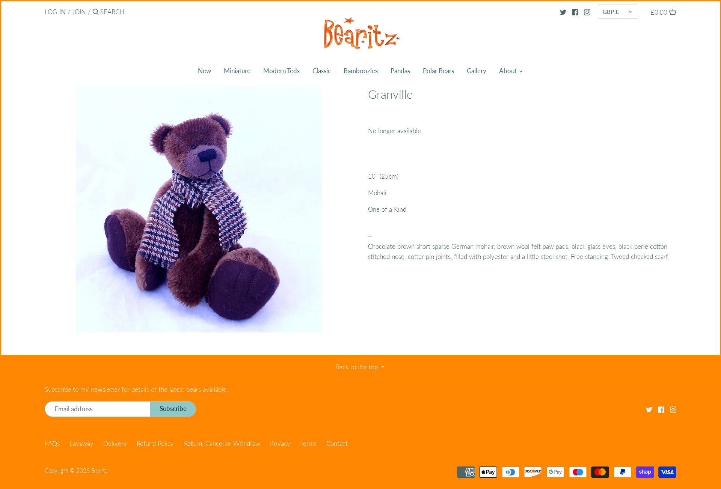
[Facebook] (575, 12)
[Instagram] (587, 12)
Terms (308, 443)
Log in (55, 12)
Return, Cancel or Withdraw (222, 443)
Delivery (115, 443)
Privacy (280, 443)
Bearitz (99, 470)
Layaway (81, 443)
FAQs (52, 443)
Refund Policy (155, 443)
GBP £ (611, 11)
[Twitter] (563, 12)
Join (79, 12)
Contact (337, 443)
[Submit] (95, 12)
